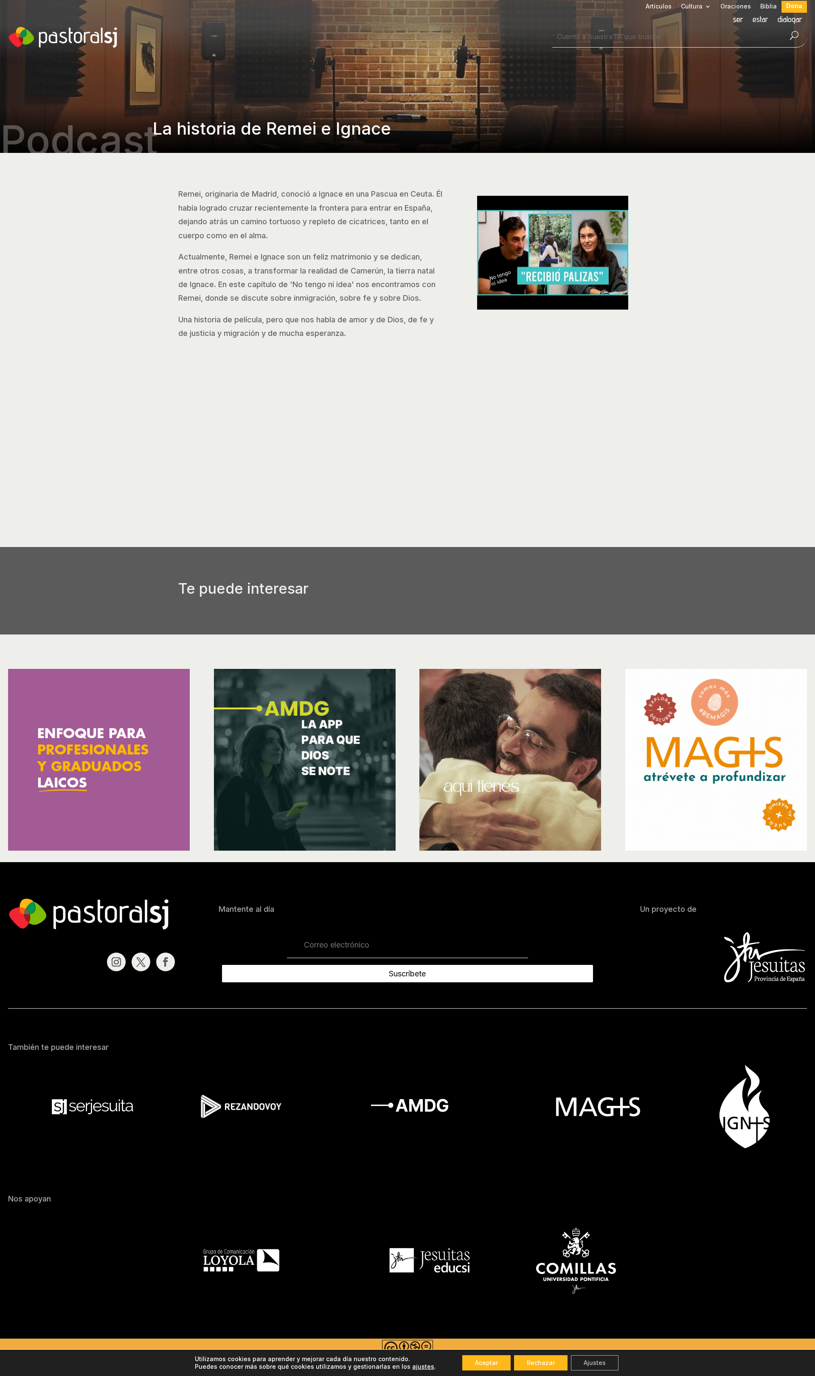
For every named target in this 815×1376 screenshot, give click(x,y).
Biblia (768, 6)
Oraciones (735, 6)
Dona (794, 6)
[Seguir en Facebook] (165, 962)
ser (738, 20)
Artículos (659, 6)
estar (760, 20)
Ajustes (595, 1362)
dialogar (790, 20)
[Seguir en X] (141, 962)
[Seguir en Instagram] (116, 962)
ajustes (423, 1366)
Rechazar (541, 1362)
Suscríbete (407, 973)
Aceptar (486, 1362)
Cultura (692, 6)
